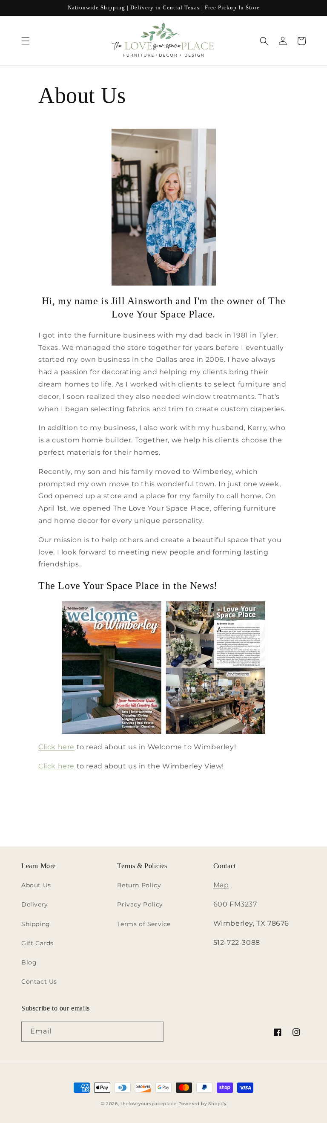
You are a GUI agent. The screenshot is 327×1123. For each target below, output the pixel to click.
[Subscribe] (153, 1032)
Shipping (35, 924)
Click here (56, 747)
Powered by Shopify (202, 1103)
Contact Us (39, 981)
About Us (36, 885)
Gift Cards (37, 943)
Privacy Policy (140, 904)
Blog (29, 962)
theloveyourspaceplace (148, 1103)
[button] (25, 41)
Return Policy (139, 885)
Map (221, 885)
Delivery (34, 904)
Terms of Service (144, 924)
